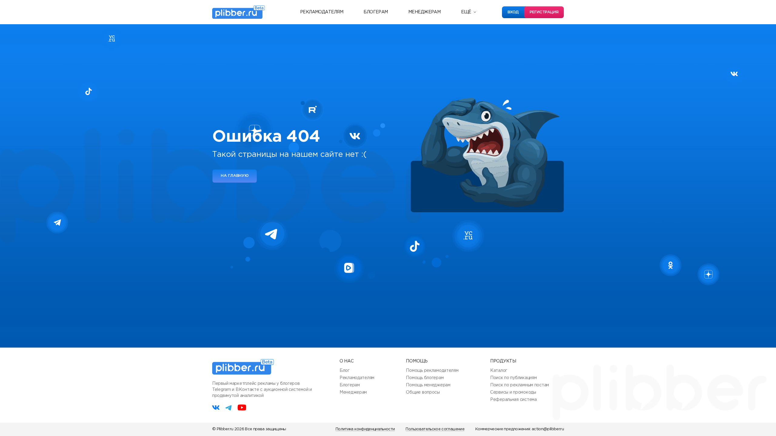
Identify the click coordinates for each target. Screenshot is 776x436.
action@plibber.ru (548, 429)
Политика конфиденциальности (365, 429)
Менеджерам (424, 12)
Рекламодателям (321, 12)
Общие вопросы (423, 392)
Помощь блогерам (424, 378)
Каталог (498, 370)
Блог (345, 370)
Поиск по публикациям (513, 378)
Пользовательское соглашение (435, 429)
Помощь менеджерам (428, 385)
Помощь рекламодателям (432, 370)
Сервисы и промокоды (513, 392)
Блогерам (375, 12)
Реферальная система (513, 399)
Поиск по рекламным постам (519, 385)
